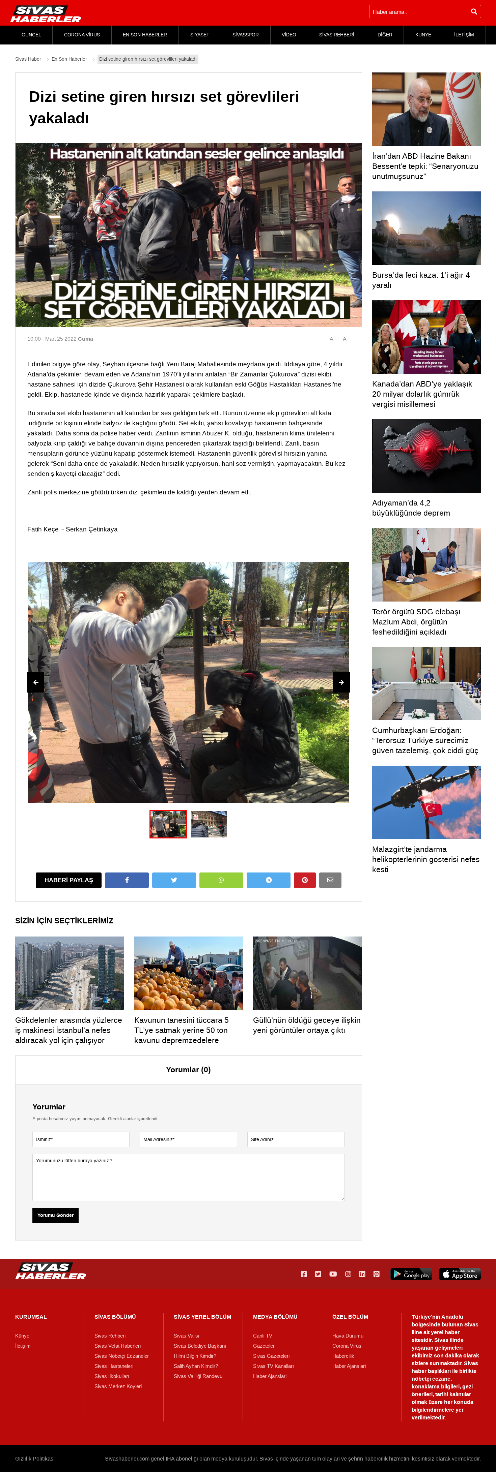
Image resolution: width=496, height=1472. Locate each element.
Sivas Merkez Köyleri (118, 1386)
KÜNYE (423, 35)
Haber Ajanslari (269, 1376)
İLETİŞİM (464, 35)
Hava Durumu (347, 1335)
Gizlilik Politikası (35, 1458)
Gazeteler (264, 1346)
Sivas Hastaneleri (113, 1366)
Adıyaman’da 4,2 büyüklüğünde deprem (411, 508)
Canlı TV (262, 1335)
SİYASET (200, 35)
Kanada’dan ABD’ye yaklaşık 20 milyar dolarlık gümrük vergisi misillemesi (422, 394)
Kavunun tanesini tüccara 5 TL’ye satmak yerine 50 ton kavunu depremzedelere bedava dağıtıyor (181, 1035)
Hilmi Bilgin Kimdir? (195, 1356)
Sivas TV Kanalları (273, 1366)
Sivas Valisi (186, 1335)
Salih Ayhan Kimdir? (196, 1366)
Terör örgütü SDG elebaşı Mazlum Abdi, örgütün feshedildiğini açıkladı (416, 622)
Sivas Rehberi (110, 1335)
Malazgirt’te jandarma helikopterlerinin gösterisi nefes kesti (426, 859)
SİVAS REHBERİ (336, 35)
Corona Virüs (346, 1346)
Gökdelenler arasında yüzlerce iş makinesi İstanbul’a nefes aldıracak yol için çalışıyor (68, 1030)
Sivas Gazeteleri (271, 1356)
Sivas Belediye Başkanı (200, 1346)
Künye (22, 1335)
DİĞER (385, 35)
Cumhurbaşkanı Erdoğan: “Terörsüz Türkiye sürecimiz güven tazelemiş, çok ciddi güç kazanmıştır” (425, 745)
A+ (333, 338)
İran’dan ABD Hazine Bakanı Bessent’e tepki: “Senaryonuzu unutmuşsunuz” (425, 166)
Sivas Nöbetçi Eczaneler (121, 1356)
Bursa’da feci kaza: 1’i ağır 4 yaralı (421, 280)
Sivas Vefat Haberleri (117, 1346)
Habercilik (343, 1356)
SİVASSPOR (245, 35)
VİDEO (289, 35)
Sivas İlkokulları (111, 1376)
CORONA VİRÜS (82, 35)
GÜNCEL (31, 35)
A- (345, 338)
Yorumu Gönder (55, 1215)
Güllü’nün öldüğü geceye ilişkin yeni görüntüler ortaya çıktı (307, 1025)
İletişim (23, 1346)
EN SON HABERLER (145, 35)
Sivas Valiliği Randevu (198, 1376)
